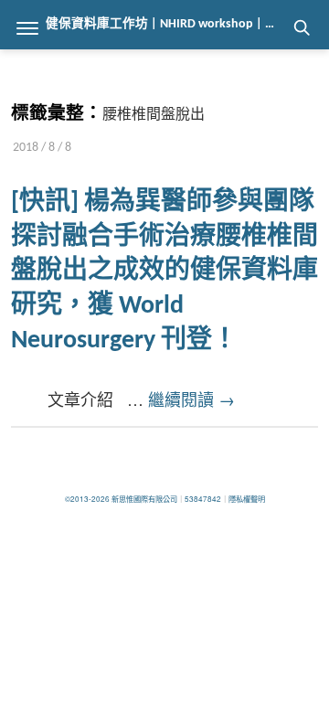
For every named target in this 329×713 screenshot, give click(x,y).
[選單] (27, 27)
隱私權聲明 (246, 499)
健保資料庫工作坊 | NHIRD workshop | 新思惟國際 (187, 24)
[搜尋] (301, 27)
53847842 (203, 499)
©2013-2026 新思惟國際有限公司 (121, 499)
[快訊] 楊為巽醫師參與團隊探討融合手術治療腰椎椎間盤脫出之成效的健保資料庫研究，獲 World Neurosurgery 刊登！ (164, 272)
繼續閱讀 (191, 398)
